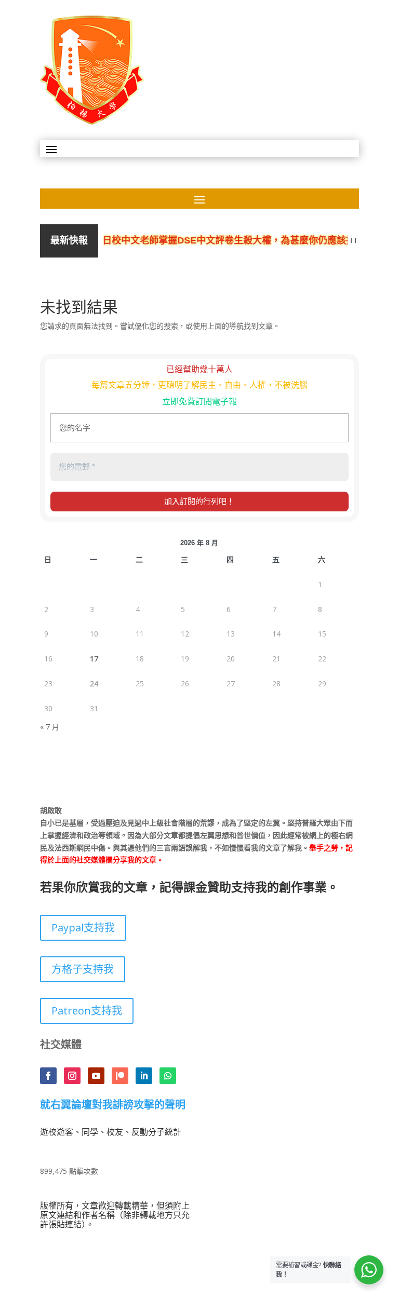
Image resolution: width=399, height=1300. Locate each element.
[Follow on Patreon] (120, 1075)
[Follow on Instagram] (72, 1075)
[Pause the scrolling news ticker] (354, 240)
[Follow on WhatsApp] (167, 1075)
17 (94, 658)
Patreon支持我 (86, 1011)
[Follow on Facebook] (48, 1075)
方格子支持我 (82, 969)
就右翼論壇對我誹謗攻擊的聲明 (112, 1105)
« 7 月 (49, 727)
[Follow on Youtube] (96, 1075)
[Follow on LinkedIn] (144, 1075)
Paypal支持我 (83, 927)
